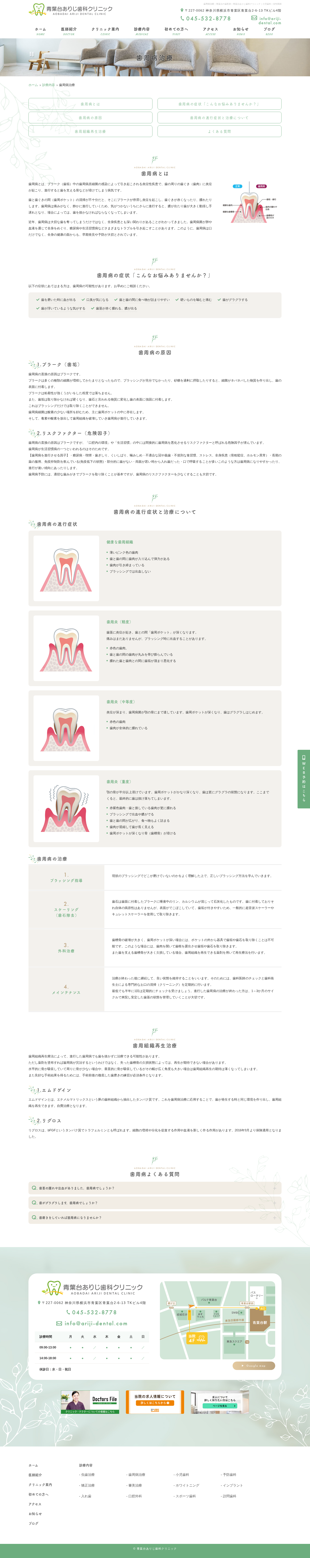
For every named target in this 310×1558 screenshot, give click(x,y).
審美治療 (135, 1485)
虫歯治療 (88, 1474)
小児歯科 (182, 1474)
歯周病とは (90, 103)
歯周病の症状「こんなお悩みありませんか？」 (219, 103)
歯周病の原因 (90, 117)
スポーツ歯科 (186, 1496)
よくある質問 (219, 131)
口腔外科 (135, 1496)
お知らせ (241, 31)
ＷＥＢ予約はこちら (304, 782)
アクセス (210, 31)
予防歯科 (229, 1474)
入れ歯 (86, 1496)
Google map (256, 1365)
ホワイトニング (187, 1485)
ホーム (40, 31)
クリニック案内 (105, 31)
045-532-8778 (94, 1312)
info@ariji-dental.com (270, 21)
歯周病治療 (136, 1474)
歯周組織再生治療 (90, 131)
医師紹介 (69, 31)
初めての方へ (176, 31)
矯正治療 (88, 1485)
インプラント (233, 1485)
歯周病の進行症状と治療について (219, 117)
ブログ (269, 31)
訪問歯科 (229, 1496)
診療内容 (142, 31)
